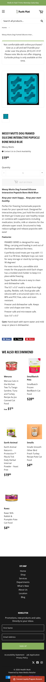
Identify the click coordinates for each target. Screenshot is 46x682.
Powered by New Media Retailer (22, 672)
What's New (23, 586)
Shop (23, 574)
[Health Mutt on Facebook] (37, 662)
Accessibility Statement (14, 655)
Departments (23, 582)
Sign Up (23, 646)
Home (4, 27)
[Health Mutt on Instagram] (42, 662)
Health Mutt (25, 669)
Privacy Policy (22, 657)
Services (23, 578)
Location (23, 593)
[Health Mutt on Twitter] (33, 662)
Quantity (6, 167)
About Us (23, 589)
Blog (23, 597)
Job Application (33, 655)
